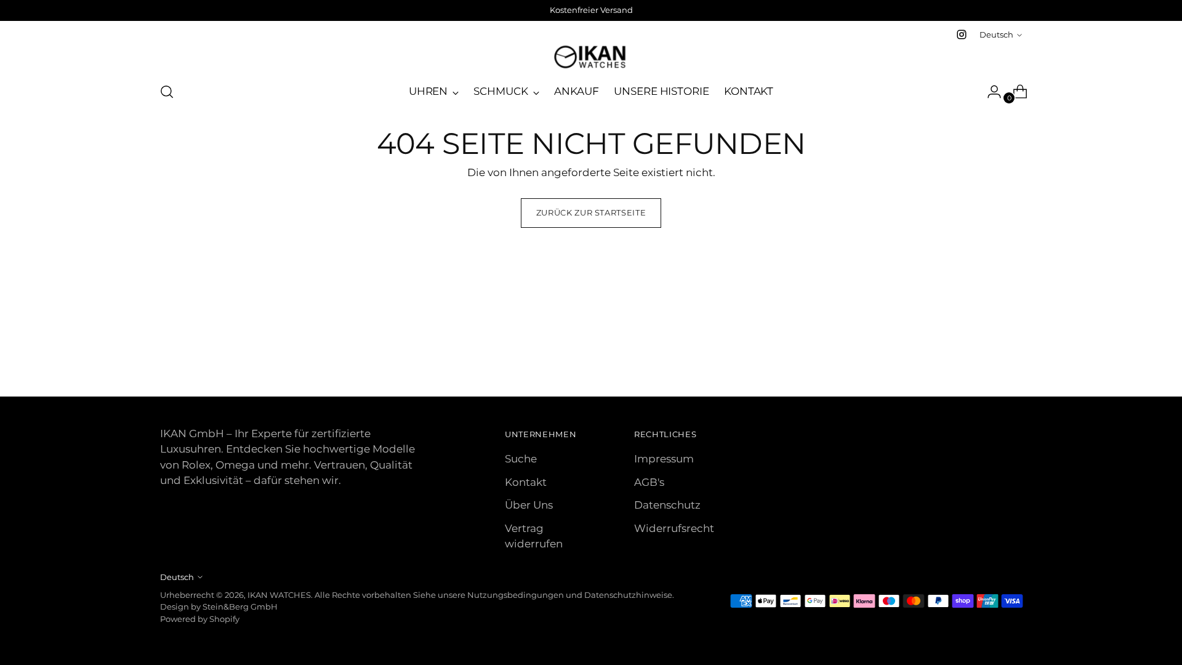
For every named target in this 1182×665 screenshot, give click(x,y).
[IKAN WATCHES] (591, 57)
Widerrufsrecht (674, 528)
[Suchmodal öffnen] (167, 91)
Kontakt (526, 482)
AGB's (649, 482)
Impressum (664, 459)
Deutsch (996, 34)
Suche (521, 459)
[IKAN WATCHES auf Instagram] (961, 34)
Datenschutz (667, 505)
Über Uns (529, 505)
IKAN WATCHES (279, 595)
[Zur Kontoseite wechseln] (989, 91)
